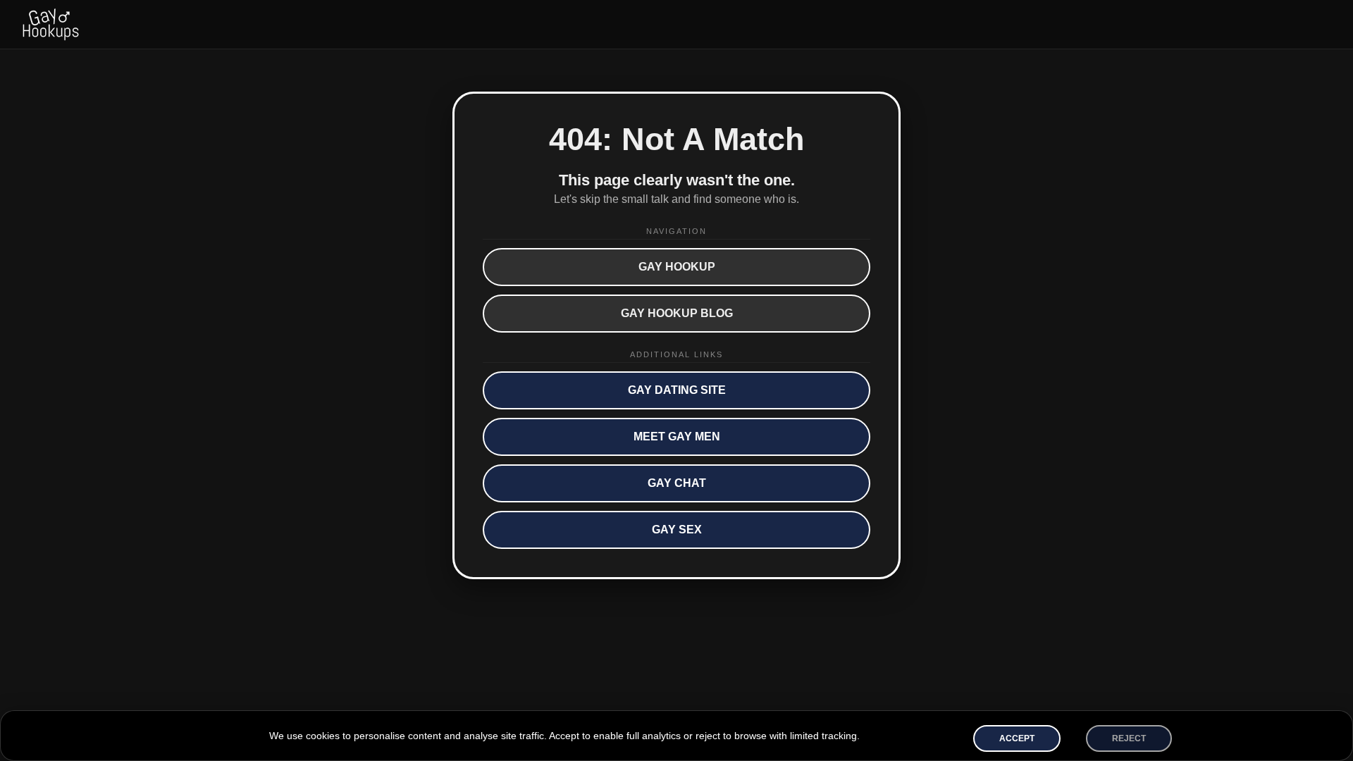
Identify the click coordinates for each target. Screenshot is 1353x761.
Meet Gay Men (677, 437)
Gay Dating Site (677, 390)
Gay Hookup (676, 267)
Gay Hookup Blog (677, 313)
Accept (1016, 738)
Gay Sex (677, 530)
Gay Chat (677, 483)
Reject (1129, 738)
